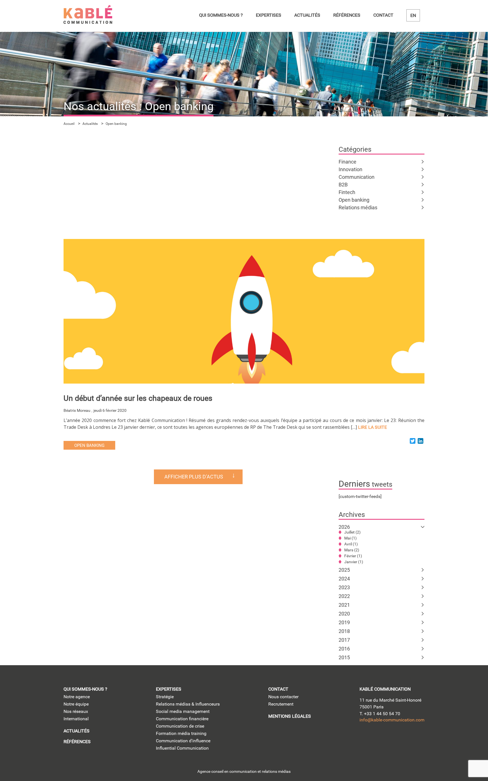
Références (346, 15)
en (413, 15)
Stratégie (165, 696)
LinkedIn (365, 737)
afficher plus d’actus (193, 477)
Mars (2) (351, 550)
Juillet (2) (352, 532)
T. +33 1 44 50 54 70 (380, 713)
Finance (347, 162)
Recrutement (280, 704)
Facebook (413, 737)
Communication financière (182, 718)
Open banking (354, 200)
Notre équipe (76, 704)
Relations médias (358, 207)
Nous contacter (283, 696)
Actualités (307, 15)
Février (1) (353, 556)
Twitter (381, 737)
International (76, 718)
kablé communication (385, 689)
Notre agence (77, 696)
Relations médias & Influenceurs (188, 704)
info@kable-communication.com (392, 720)
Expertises (268, 15)
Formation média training (181, 733)
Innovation (350, 169)
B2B (343, 185)
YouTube (397, 737)
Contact (383, 15)
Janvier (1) (353, 562)
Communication (356, 177)
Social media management (183, 711)
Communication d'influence (183, 740)
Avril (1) (351, 544)
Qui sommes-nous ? (221, 15)
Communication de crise (180, 726)
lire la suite (372, 427)
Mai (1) (350, 538)
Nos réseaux (76, 711)
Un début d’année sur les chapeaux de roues (138, 398)
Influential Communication (182, 748)
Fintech (347, 192)
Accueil (69, 124)
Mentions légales (289, 716)
